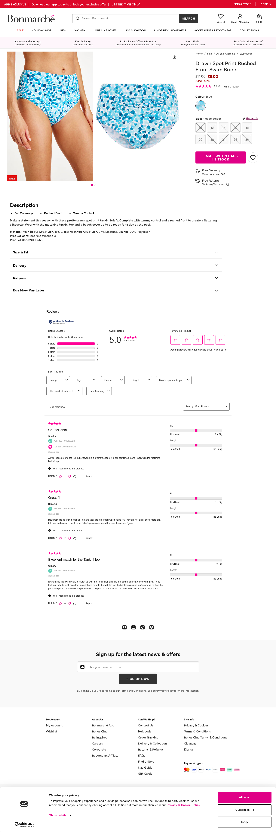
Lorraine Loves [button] (105, 30)
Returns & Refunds (151, 749)
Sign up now (138, 679)
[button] (266, 4)
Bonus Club (100, 731)
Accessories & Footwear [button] (213, 30)
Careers (97, 743)
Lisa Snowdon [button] (135, 30)
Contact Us (145, 725)
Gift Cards (145, 773)
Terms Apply (220, 184)
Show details (57, 815)
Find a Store (146, 761)
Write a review (231, 87)
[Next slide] (174, 116)
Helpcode (145, 731)
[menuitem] (266, 4)
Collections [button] (249, 30)
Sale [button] (20, 30)
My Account (54, 725)
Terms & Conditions (197, 731)
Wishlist (51, 731)
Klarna (188, 749)
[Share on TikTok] (142, 627)
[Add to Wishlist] (253, 157)
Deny (244, 822)
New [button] (63, 30)
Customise (242, 809)
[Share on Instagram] (133, 627)
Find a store (242, 4)
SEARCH (188, 18)
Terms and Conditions (133, 690)
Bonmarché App (103, 725)
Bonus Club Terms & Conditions (205, 737)
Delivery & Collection (152, 743)
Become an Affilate (105, 755)
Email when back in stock (221, 157)
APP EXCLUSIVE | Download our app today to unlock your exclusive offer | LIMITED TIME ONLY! (72, 4)
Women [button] (80, 30)
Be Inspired (100, 737)
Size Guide (252, 118)
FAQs (141, 755)
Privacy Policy (165, 690)
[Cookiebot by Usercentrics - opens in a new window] (24, 824)
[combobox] (125, 18)
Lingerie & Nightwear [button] (170, 30)
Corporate (99, 749)
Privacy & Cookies (196, 725)
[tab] (92, 185)
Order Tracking (148, 737)
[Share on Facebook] (124, 627)
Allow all (244, 797)
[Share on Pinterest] (151, 627)
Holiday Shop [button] (42, 30)
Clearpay (190, 743)
